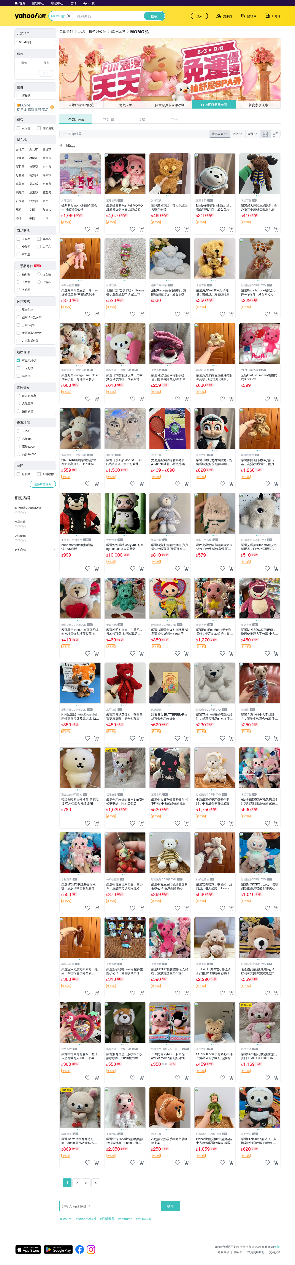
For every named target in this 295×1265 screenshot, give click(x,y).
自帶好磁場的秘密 (81, 105)
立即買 (108, 119)
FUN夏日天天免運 (214, 105)
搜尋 (170, 1206)
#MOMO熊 (144, 1219)
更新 (277, 1247)
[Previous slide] (62, 173)
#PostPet (65, 1219)
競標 (141, 119)
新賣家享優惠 (258, 104)
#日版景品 (107, 1219)
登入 (199, 16)
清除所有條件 (42, 484)
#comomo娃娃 (86, 1219)
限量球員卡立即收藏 (169, 105)
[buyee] (35, 107)
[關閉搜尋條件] (68, 16)
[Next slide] (98, 173)
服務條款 (223, 1252)
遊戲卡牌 (125, 105)
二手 (174, 119)
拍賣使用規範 (255, 1252)
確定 (45, 73)
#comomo (125, 1219)
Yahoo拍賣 (30, 16)
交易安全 (275, 1252)
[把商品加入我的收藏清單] (87, 229)
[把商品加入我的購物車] (96, 229)
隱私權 (238, 1252)
